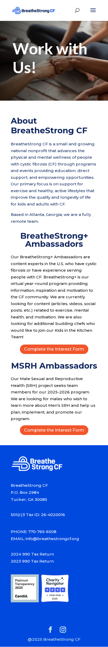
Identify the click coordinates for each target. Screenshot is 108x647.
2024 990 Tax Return (32, 554)
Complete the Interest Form (54, 349)
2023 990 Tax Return (32, 561)
